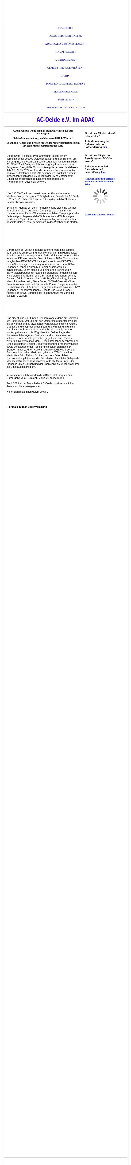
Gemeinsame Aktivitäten (64, 67)
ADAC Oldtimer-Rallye (65, 35)
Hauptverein (65, 51)
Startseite (65, 27)
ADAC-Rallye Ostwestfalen (64, 43)
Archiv (65, 75)
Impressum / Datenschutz (65, 107)
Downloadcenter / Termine (65, 83)
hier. (105, 147)
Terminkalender (66, 91)
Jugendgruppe (65, 59)
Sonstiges (65, 99)
